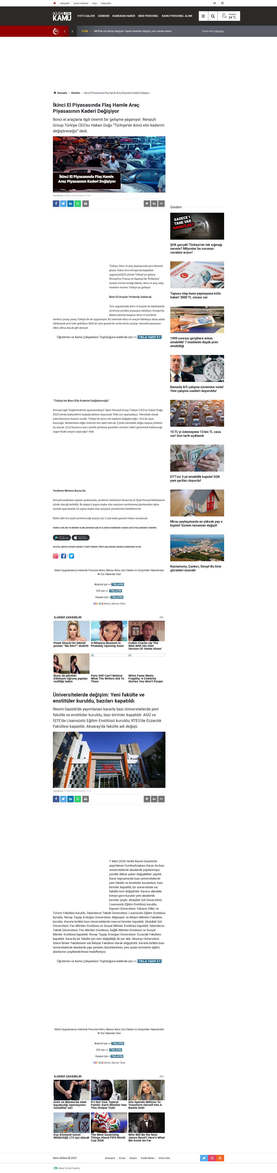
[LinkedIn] (70, 203)
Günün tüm (213, 31)
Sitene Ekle (106, 3)
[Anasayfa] (54, 3)
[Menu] (203, 16)
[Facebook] (56, 203)
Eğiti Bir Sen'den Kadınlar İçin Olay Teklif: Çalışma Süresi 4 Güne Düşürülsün (136, 31)
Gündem (103, 15)
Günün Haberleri (81, 3)
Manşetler (65, 3)
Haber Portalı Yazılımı (69, 1168)
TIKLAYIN (117, 584)
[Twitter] (63, 203)
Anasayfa (110, 1158)
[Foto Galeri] (222, 3)
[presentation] (64, 31)
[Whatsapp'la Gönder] (78, 203)
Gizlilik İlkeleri (148, 1158)
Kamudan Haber (124, 15)
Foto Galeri (86, 15)
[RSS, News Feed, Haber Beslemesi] (220, 1158)
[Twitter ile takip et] (204, 1158)
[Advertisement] (138, 64)
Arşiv (94, 3)
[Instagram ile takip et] (212, 1158)
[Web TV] (214, 3)
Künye (122, 1158)
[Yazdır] (85, 203)
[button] (147, 203)
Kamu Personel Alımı (177, 15)
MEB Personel (148, 15)
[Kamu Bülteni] (62, 16)
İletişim (133, 1158)
